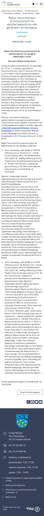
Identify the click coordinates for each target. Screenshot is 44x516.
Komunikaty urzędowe (12, 13)
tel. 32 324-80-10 (17, 445)
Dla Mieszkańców (31, 11)
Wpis (38, 13)
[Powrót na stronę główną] (22, 421)
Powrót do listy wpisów (30, 392)
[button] (37, 509)
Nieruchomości (28, 13)
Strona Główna (16, 11)
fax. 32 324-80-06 (17, 451)
